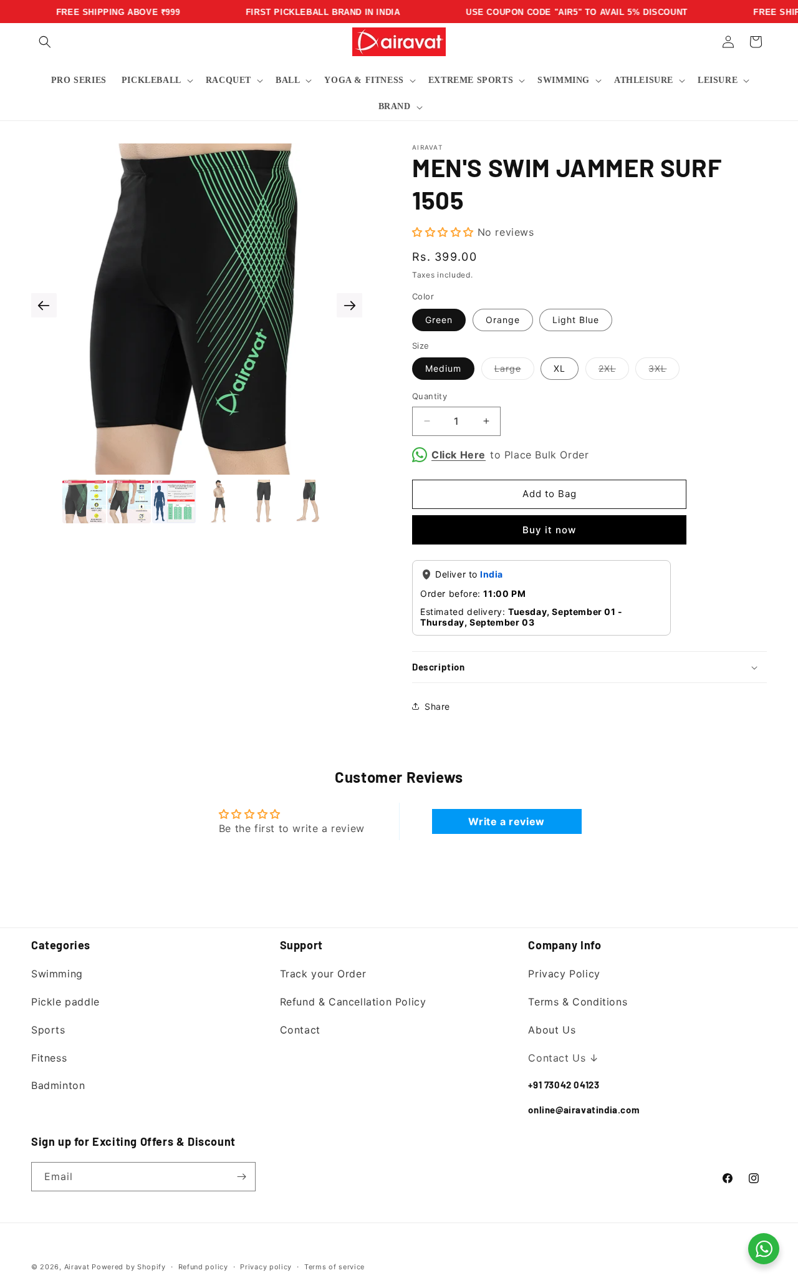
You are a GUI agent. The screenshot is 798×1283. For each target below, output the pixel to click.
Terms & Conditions (577, 1001)
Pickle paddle (65, 1001)
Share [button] (437, 706)
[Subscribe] (241, 1176)
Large (514, 371)
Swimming (57, 973)
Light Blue (575, 319)
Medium (443, 368)
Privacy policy (266, 1266)
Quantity (429, 396)
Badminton (58, 1085)
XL (559, 368)
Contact (300, 1030)
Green (439, 319)
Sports (48, 1030)
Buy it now (549, 530)
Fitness (49, 1058)
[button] (45, 42)
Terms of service (334, 1266)
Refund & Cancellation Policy (353, 1001)
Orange (503, 319)
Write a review (506, 821)
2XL (613, 371)
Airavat (77, 1266)
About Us (551, 1030)
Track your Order (323, 973)
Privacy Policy (564, 973)
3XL (664, 371)
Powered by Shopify (129, 1266)
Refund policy (203, 1266)
